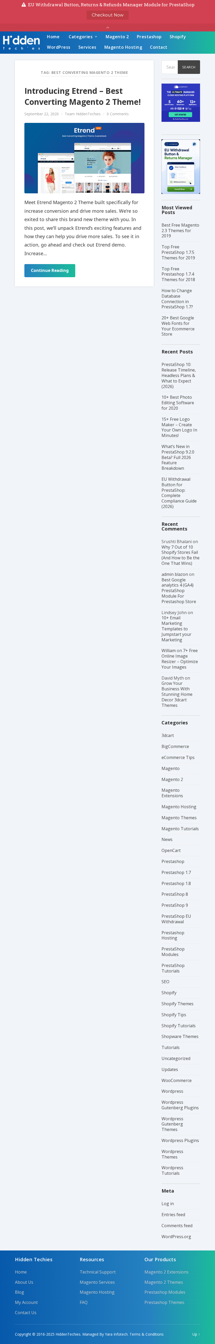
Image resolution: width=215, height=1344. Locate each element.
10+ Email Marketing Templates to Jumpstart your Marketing (176, 628)
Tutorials (171, 1047)
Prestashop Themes (164, 1302)
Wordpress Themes (172, 1154)
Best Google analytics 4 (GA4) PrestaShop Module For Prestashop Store (179, 590)
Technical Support (98, 1272)
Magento (171, 768)
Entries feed (173, 1214)
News (167, 839)
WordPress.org (176, 1236)
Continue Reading (50, 270)
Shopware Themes (180, 1036)
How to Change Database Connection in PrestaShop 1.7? (177, 299)
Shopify (178, 37)
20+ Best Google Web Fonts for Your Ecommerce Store (178, 326)
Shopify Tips (174, 1015)
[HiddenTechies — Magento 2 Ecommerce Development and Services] (21, 42)
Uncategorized (176, 1058)
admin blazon (175, 574)
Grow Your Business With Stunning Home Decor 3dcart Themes (177, 694)
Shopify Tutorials (179, 1026)
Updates (170, 1069)
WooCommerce (177, 1080)
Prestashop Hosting (173, 935)
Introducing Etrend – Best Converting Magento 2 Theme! (82, 96)
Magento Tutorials (180, 829)
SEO (165, 982)
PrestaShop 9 (175, 905)
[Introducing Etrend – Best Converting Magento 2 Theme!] (84, 158)
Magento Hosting (123, 47)
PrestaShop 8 (175, 894)
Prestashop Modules (164, 1292)
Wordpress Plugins (180, 1140)
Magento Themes (179, 818)
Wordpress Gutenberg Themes (172, 1124)
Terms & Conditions (147, 1334)
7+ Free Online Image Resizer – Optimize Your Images (180, 659)
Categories (81, 37)
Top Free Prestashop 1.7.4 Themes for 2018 (178, 274)
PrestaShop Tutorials (173, 968)
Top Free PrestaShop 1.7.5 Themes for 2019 (178, 252)
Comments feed (177, 1225)
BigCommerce (175, 746)
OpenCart (171, 850)
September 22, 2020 (41, 113)
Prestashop (149, 37)
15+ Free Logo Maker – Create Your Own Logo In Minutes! (179, 427)
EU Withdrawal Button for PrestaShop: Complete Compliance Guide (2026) (179, 492)
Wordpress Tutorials (172, 1170)
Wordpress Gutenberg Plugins (180, 1105)
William (169, 650)
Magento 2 (117, 37)
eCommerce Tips (178, 757)
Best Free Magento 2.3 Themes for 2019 (180, 230)
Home (53, 37)
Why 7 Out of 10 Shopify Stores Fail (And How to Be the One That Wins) (181, 555)
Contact (159, 47)
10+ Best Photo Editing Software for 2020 (178, 402)
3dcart (168, 735)
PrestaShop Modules (173, 951)
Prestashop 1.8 (176, 883)
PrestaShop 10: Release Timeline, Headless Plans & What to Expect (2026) (179, 375)
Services (87, 47)
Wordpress (172, 1091)
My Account (26, 1302)
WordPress (59, 47)
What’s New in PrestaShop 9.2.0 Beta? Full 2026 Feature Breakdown (178, 457)
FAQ (84, 1302)
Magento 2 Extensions (166, 1272)
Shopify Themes (178, 1004)
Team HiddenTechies (83, 113)
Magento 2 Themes (163, 1282)
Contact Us (25, 1312)
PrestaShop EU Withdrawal (176, 919)
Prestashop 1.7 (176, 872)
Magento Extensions (172, 793)
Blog (19, 1292)
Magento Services (97, 1282)
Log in (168, 1203)
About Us (24, 1282)
